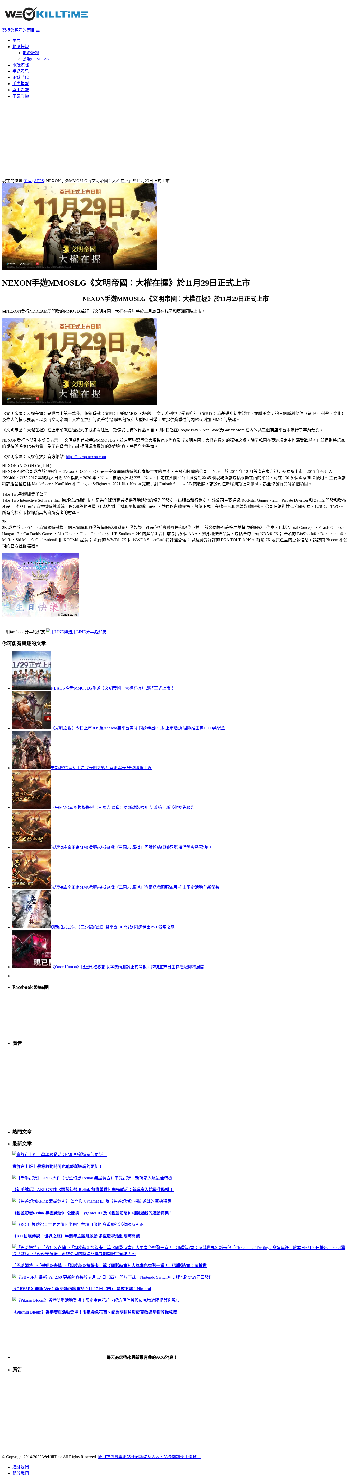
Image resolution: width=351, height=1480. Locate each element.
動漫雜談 (31, 53)
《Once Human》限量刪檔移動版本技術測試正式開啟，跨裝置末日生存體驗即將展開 (127, 967)
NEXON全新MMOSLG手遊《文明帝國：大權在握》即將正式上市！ (112, 688)
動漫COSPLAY (36, 59)
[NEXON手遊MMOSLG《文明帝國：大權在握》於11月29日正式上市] (79, 268)
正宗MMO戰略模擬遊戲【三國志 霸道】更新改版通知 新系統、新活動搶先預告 (123, 807)
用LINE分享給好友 (89, 632)
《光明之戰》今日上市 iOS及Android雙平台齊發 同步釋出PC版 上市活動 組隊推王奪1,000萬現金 (138, 728)
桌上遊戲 (20, 90)
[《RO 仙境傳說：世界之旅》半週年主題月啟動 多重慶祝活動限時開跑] (78, 1224)
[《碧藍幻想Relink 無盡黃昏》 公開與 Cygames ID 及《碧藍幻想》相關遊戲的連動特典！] (93, 1201)
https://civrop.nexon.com (86, 456)
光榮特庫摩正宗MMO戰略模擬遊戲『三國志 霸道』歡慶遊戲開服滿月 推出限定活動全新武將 (135, 887)
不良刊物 (20, 96)
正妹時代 (20, 77)
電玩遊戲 (20, 65)
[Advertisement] (175, 139)
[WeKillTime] (46, 24)
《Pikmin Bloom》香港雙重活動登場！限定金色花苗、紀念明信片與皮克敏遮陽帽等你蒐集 (94, 1312)
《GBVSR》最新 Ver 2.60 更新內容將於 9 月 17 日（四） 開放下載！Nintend (81, 1289)
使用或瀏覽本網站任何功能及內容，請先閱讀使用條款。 (149, 1457)
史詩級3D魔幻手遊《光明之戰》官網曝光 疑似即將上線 (101, 768)
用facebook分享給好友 (25, 632)
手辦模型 (20, 83)
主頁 (16, 40)
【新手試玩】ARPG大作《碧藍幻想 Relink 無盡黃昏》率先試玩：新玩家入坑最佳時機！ (93, 1189)
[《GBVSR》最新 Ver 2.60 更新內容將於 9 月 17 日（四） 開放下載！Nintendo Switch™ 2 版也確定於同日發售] (112, 1277)
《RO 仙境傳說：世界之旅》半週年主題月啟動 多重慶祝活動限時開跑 (76, 1236)
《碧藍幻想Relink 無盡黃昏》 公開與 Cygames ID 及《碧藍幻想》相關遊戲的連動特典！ (92, 1213)
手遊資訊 (20, 71)
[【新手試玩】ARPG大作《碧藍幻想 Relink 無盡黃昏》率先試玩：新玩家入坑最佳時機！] (94, 1178)
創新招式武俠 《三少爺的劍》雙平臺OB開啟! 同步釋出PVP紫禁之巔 (113, 927)
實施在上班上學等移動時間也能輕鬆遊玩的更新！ (57, 1166)
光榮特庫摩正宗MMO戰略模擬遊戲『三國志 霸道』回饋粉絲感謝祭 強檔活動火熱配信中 (131, 847)
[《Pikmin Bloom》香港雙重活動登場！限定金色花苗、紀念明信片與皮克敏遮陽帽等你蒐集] (96, 1300)
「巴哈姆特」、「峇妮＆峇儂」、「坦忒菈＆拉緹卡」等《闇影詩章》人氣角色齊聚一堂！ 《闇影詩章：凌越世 (109, 1265)
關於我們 (20, 1473)
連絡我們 (20, 1467)
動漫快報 (20, 46)
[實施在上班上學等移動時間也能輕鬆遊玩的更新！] (59, 1154)
